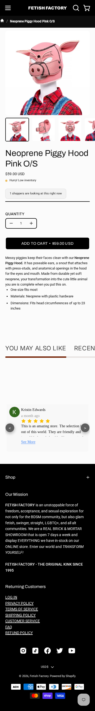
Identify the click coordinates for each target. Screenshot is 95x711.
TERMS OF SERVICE (21, 609)
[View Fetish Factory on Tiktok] (35, 651)
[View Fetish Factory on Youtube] (72, 651)
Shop (10, 477)
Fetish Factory (39, 676)
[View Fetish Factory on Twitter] (60, 651)
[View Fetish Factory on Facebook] (47, 651)
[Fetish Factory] (47, 8)
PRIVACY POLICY (19, 603)
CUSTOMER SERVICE (22, 621)
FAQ (8, 627)
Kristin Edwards (33, 410)
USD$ (44, 667)
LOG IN (11, 597)
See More (28, 442)
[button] (75, 8)
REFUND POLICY (19, 633)
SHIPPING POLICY (20, 615)
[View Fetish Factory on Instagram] (23, 651)
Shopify (70, 676)
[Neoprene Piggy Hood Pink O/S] (17, 129)
